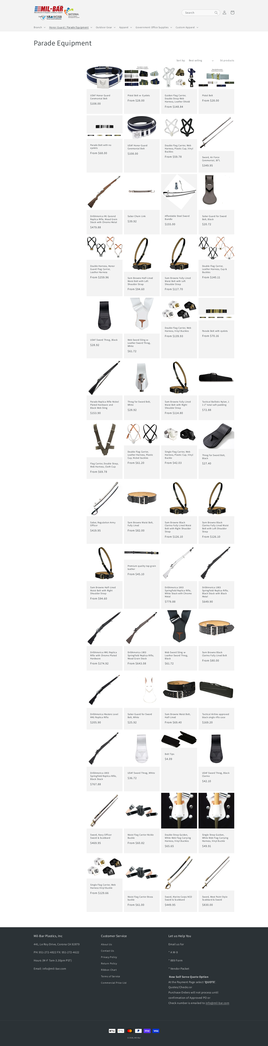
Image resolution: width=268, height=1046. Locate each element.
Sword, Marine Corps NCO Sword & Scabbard (178, 898)
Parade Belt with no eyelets (100, 147)
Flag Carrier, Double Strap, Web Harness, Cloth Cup (104, 465)
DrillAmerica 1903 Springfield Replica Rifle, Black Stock (103, 776)
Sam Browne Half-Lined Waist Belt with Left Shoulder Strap (140, 281)
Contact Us (107, 950)
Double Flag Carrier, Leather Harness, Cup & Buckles (214, 269)
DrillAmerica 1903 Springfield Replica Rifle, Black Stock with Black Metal (215, 592)
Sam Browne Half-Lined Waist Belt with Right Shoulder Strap (103, 590)
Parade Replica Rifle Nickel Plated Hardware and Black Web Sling (104, 404)
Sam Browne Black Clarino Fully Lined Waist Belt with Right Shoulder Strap (178, 527)
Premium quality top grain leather (142, 568)
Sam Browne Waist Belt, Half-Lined (178, 716)
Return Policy (109, 963)
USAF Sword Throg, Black (104, 339)
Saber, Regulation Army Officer (102, 524)
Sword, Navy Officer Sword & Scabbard (101, 836)
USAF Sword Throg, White (141, 773)
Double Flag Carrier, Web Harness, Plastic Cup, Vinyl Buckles (179, 148)
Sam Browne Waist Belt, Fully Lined (140, 524)
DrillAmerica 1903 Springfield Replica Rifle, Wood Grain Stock (141, 655)
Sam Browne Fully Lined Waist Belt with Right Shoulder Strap (178, 404)
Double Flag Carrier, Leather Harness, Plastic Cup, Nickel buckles (140, 454)
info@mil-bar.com (217, 1003)
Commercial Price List (114, 982)
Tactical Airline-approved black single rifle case (215, 716)
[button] (39, 27)
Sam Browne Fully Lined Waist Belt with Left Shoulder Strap (178, 281)
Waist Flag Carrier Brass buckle (140, 898)
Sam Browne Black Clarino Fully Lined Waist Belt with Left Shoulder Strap (215, 527)
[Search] (216, 13)
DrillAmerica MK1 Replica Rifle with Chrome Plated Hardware (103, 655)
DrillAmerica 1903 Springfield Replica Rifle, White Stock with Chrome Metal (178, 592)
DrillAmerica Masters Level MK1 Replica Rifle (104, 716)
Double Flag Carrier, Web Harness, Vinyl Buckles (178, 329)
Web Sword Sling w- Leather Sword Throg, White (139, 343)
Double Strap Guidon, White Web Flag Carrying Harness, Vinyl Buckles (178, 837)
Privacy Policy (109, 957)
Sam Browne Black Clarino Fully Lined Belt (214, 654)
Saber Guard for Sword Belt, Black (214, 218)
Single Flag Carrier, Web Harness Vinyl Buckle (103, 886)
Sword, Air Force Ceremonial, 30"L (211, 159)
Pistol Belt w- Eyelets (139, 95)
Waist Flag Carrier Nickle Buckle (141, 836)
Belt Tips (169, 754)
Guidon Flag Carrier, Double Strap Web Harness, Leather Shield (177, 98)
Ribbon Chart (109, 969)
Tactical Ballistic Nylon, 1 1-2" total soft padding (215, 403)
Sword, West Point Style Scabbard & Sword (215, 898)
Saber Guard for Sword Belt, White (140, 716)
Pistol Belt (207, 95)
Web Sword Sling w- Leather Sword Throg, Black (176, 655)
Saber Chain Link (137, 216)
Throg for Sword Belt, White (139, 403)
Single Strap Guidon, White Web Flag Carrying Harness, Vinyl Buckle (215, 837)
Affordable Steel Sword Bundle (177, 218)
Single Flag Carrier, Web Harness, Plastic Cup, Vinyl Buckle (179, 454)
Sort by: (180, 60)
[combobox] (201, 12)
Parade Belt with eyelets (215, 331)
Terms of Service (110, 976)
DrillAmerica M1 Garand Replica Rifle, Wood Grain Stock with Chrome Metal (103, 219)
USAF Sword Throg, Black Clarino (216, 775)
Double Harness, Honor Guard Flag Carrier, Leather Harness (102, 269)
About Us (106, 944)
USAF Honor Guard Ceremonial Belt (100, 97)
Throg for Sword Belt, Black (213, 457)
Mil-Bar (137, 1038)
